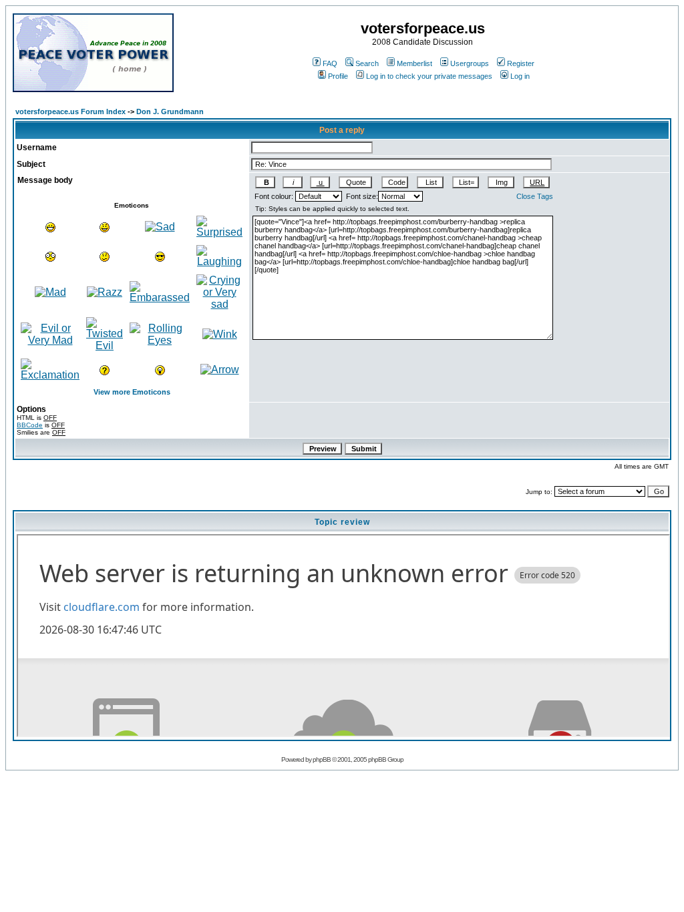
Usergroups (469, 63)
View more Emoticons (132, 392)
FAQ (330, 63)
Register (520, 63)
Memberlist (414, 63)
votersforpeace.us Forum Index (70, 111)
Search (367, 63)
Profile (338, 76)
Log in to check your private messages (429, 76)
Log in (520, 76)
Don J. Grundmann (170, 111)
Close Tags (534, 196)
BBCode (30, 425)
